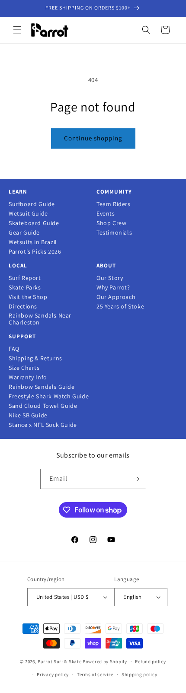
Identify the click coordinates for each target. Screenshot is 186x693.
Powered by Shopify (105, 661)
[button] (17, 29)
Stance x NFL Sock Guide (43, 425)
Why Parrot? (113, 287)
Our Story (109, 278)
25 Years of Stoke (120, 306)
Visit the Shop (28, 297)
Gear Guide (24, 232)
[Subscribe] (136, 479)
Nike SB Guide (28, 415)
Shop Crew (111, 223)
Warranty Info (28, 377)
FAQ (14, 349)
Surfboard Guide (32, 204)
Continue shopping (93, 138)
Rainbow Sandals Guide (42, 387)
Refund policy (150, 661)
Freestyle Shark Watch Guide (49, 396)
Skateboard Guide (34, 223)
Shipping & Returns (35, 358)
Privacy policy (53, 674)
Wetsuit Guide (28, 213)
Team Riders (113, 204)
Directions (23, 306)
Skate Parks (25, 287)
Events (105, 213)
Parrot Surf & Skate (59, 661)
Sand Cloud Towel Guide (43, 406)
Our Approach (115, 297)
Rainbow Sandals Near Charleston (40, 319)
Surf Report (25, 278)
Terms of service (95, 674)
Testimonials (114, 232)
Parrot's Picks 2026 (35, 251)
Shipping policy (139, 674)
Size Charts (24, 368)
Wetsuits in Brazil (33, 242)
